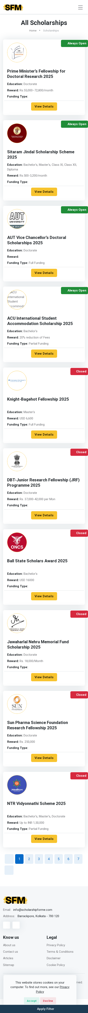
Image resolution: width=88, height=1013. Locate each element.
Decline (48, 1000)
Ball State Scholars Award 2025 (37, 561)
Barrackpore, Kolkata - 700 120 (38, 916)
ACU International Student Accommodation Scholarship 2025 (40, 321)
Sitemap (8, 965)
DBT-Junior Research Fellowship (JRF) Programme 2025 (43, 483)
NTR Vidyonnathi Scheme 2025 (36, 804)
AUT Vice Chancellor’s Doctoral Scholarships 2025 (36, 240)
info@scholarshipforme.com (32, 910)
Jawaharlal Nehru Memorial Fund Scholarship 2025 (38, 644)
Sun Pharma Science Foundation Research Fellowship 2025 (37, 725)
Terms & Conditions (60, 952)
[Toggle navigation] (80, 7)
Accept (32, 1000)
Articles (8, 958)
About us (9, 945)
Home (32, 30)
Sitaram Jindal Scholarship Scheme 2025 (40, 154)
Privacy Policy (56, 945)
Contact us (10, 952)
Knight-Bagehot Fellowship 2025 (38, 399)
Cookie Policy (56, 965)
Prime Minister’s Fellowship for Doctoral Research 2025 (36, 74)
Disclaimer (54, 958)
